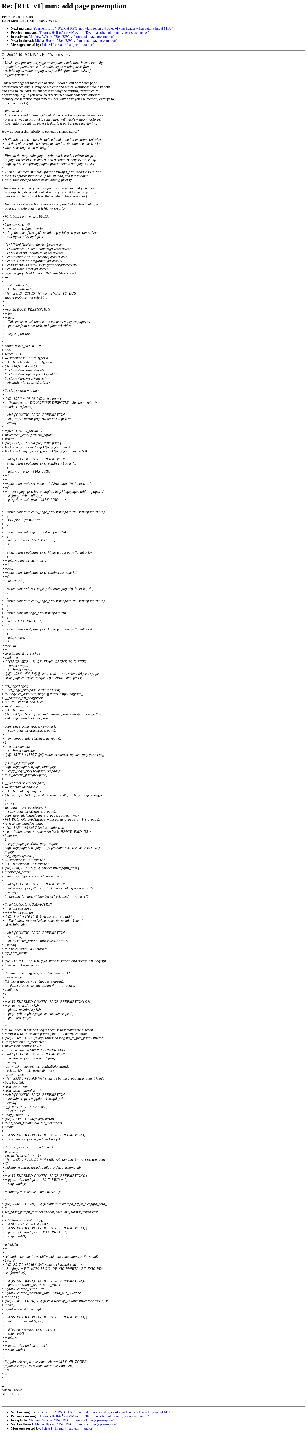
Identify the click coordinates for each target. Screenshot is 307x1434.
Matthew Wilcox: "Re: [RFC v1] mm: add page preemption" (72, 36)
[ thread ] (59, 45)
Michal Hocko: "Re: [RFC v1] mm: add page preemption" (76, 40)
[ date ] (47, 45)
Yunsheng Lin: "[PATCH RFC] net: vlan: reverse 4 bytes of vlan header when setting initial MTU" (103, 28)
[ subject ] (73, 45)
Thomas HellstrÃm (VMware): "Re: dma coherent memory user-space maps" (94, 32)
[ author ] (87, 45)
